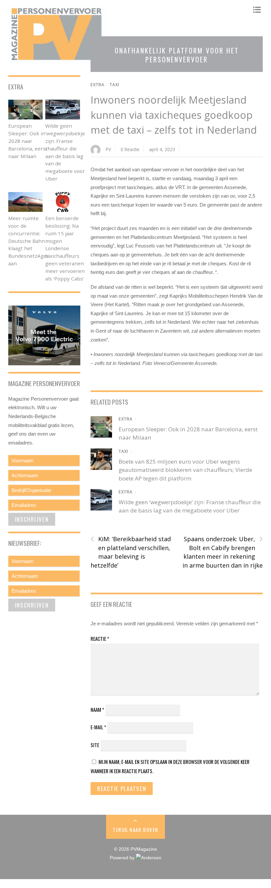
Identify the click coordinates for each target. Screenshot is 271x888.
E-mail (98, 727)
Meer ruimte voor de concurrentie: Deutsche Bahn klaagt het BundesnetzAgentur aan (32, 241)
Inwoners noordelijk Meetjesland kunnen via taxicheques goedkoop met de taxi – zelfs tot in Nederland (174, 115)
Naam (97, 709)
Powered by (123, 857)
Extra (97, 84)
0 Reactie (130, 149)
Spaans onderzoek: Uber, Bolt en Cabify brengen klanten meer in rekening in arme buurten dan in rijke (222, 552)
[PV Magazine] (57, 60)
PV (108, 149)
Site (95, 744)
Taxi (114, 84)
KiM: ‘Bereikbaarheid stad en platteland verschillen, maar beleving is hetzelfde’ (131, 552)
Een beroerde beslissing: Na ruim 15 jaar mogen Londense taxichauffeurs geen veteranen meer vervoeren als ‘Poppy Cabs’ (65, 248)
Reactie (100, 638)
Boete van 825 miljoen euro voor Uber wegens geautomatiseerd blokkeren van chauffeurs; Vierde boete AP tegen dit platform (185, 470)
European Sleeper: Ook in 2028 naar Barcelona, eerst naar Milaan (28, 140)
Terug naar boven (135, 829)
